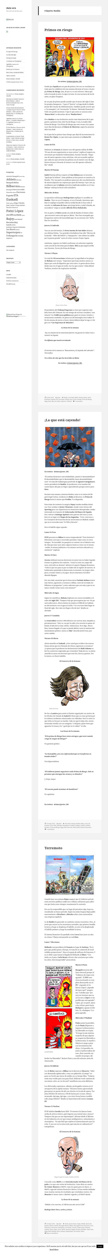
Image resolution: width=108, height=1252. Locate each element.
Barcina (18, 180)
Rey (16, 222)
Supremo (63, 401)
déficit (14, 192)
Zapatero (9, 238)
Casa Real (71, 397)
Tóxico (82, 1231)
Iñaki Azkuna (10, 203)
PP (11, 214)
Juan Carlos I (10, 205)
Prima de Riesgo (87, 399)
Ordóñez (83, 1229)
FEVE (54, 825)
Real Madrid (18, 219)
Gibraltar (59, 825)
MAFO (63, 1229)
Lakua (51, 1229)
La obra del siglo (11, 55)
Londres (87, 825)
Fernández (68, 1227)
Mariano (68, 1229)
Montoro (15, 207)
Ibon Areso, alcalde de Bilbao (15, 72)
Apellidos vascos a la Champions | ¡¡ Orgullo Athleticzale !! (15, 119)
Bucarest (86, 1226)
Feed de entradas (11, 278)
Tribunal (69, 401)
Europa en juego (11, 58)
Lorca (59, 1229)
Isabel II (73, 825)
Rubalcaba (21, 227)
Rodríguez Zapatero (12, 227)
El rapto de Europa (12, 52)
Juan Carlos (73, 399)
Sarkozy (63, 1231)
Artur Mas (22, 176)
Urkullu (20, 236)
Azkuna (73, 823)
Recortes (10, 222)
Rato (49, 401)
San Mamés (11, 229)
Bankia (65, 397)
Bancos (51, 1226)
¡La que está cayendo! (62, 420)
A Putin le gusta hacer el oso (14, 82)
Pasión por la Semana (12, 69)
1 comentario (79, 401)
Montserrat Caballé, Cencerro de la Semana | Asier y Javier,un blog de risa (15, 101)
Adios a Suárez (10, 76)
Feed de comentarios (12, 281)
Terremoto (53, 848)
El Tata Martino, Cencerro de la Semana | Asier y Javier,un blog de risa (15, 129)
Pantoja (79, 399)
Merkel (22, 205)
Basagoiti (10, 182)
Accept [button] (100, 1246)
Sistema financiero (85, 827)
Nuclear (78, 1229)
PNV (8, 215)
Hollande (87, 1227)
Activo (66, 1224)
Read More (54, 1249)
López (18, 205)
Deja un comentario (52, 1233)
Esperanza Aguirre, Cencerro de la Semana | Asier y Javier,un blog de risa (15, 147)
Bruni (82, 1226)
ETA (16, 195)
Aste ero (11, 7)
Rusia (58, 1231)
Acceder (8, 274)
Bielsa (16, 182)
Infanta (67, 399)
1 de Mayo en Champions (13, 61)
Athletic (11, 179)
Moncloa (9, 207)
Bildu (17, 186)
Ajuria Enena (72, 1224)
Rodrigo (54, 1231)
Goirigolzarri (66, 825)
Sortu (17, 229)
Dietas (85, 397)
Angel (78, 1224)
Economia (47, 399)
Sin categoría (10, 250)
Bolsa (82, 823)
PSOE (18, 215)
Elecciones (20, 192)
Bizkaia (23, 186)
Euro (51, 825)
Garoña (74, 1227)
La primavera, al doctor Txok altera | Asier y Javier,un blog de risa (15, 138)
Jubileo (78, 825)
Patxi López (14, 211)
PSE (14, 215)
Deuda (81, 397)
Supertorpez (13, 232)
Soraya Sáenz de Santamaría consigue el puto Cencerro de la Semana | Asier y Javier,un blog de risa (15, 110)
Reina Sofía (76, 827)
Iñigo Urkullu (19, 203)
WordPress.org (10, 284)
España (9, 195)
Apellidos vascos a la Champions (12, 65)
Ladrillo (82, 825)
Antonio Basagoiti (12, 176)
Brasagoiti (9, 190)
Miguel (73, 1229)
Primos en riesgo (58, 30)
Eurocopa (61, 399)
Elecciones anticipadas (58, 1227)
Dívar (89, 397)
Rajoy (10, 219)
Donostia (9, 192)
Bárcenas (16, 190)
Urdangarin (12, 235)
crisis (22, 189)
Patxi (88, 1229)
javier (58, 397)
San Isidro (57, 401)
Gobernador (80, 1227)
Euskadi (12, 199)
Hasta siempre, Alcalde (13, 79)
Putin (23, 215)
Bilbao (10, 186)
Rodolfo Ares (10, 225)
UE (21, 233)
